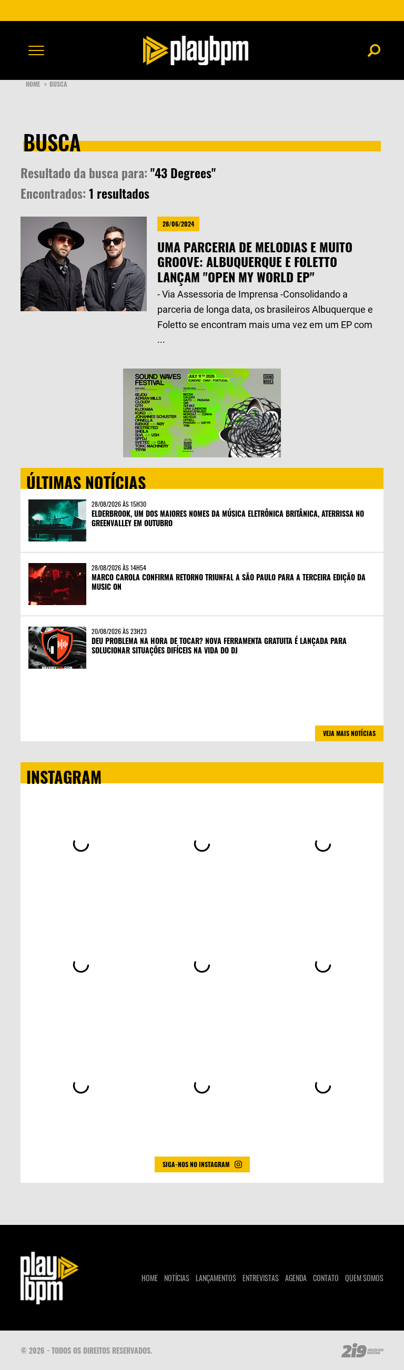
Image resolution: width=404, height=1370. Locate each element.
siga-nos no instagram (196, 1164)
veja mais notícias (349, 733)
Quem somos (364, 1277)
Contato (326, 1277)
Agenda (296, 1277)
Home (36, 83)
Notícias (176, 1277)
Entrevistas (261, 1277)
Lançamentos (216, 1277)
